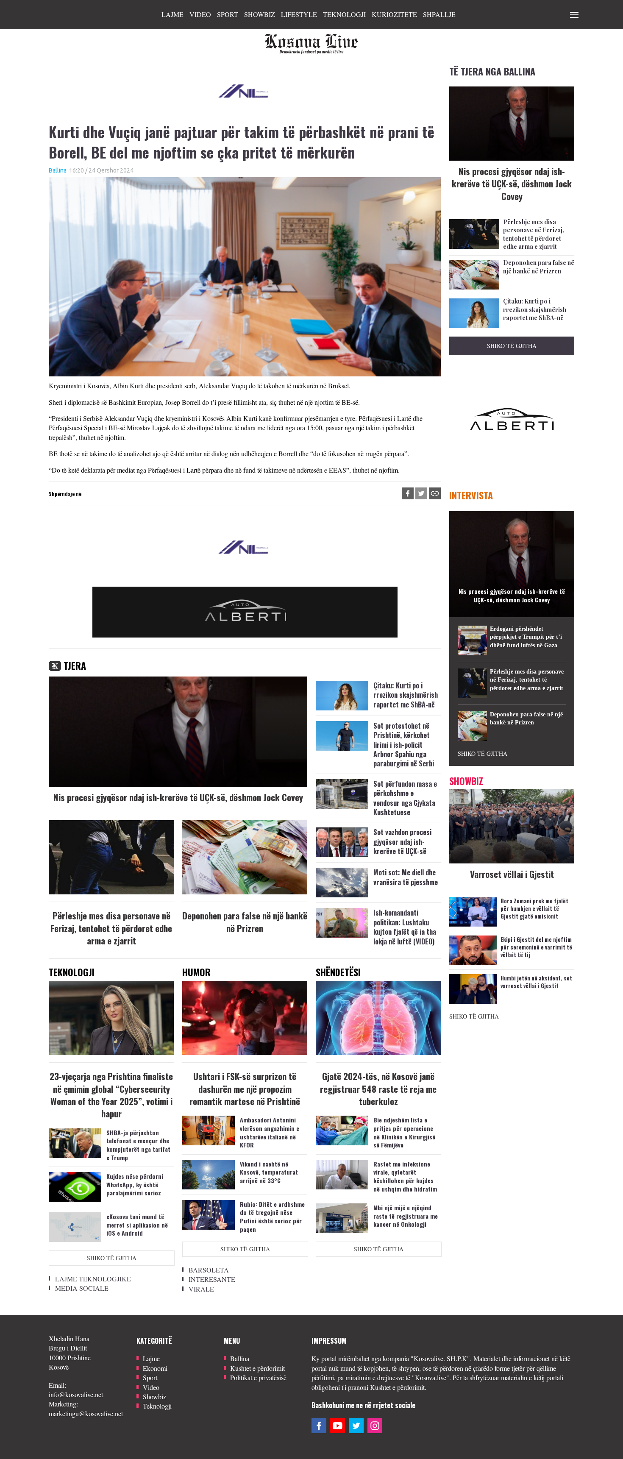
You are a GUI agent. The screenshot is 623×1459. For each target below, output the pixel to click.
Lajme (172, 14)
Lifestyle (299, 14)
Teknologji (344, 14)
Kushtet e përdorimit (257, 1368)
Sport (227, 14)
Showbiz (259, 14)
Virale (201, 1288)
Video (200, 14)
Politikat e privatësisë (258, 1377)
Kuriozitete (394, 14)
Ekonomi (155, 1368)
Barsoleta (209, 1269)
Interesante (212, 1279)
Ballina (58, 170)
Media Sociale (81, 1288)
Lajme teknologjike (93, 1278)
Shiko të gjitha (111, 1258)
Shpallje (439, 14)
